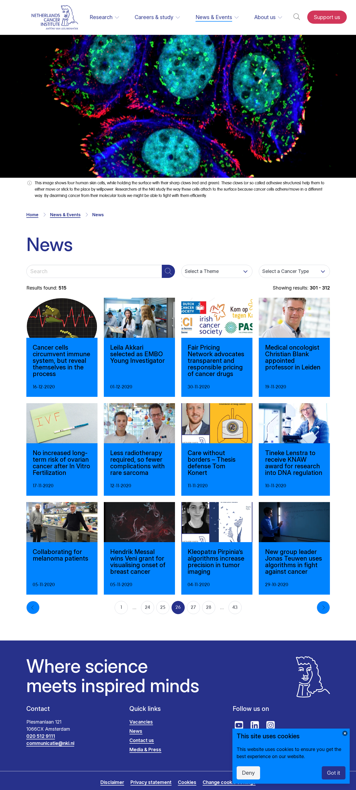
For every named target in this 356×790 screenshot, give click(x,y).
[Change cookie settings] (345, 733)
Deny (248, 773)
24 (147, 607)
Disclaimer (112, 782)
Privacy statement (151, 782)
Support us (327, 17)
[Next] (323, 607)
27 (193, 607)
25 (162, 607)
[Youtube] (239, 725)
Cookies (187, 782)
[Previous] (33, 607)
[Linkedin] (254, 725)
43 (235, 607)
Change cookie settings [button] (229, 782)
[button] (297, 17)
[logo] (55, 17)
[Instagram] (270, 725)
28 (208, 607)
